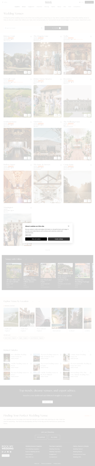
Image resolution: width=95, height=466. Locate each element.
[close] (68, 226)
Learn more (28, 234)
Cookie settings (59, 239)
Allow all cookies (36, 239)
